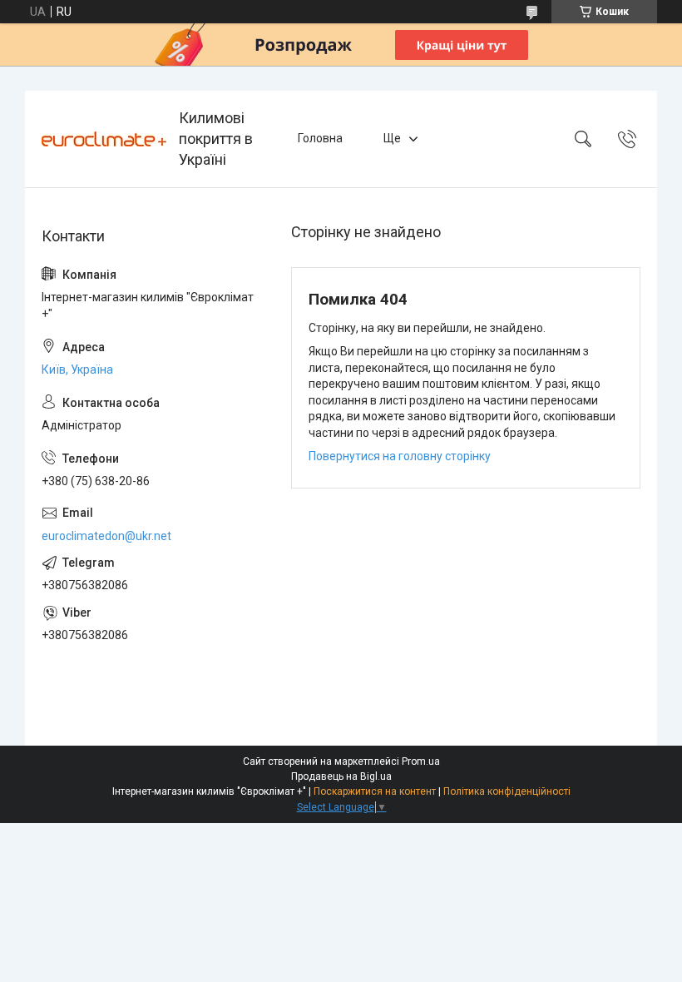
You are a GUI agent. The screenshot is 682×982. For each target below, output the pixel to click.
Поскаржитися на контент (375, 791)
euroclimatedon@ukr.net (106, 536)
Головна (320, 138)
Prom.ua (421, 761)
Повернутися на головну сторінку (400, 456)
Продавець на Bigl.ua (341, 776)
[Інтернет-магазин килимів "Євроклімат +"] (104, 138)
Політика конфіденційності (507, 791)
